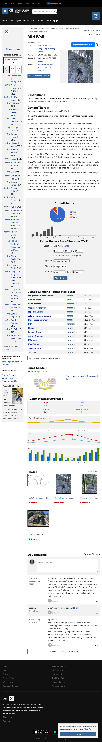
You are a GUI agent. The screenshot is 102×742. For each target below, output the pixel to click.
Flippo (13, 159)
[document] (78, 730)
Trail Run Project (59, 678)
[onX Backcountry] (53, 3)
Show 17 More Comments (63, 651)
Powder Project (58, 682)
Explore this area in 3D (83, 44)
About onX (7, 717)
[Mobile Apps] (55, 20)
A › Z (18, 69)
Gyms (18, 20)
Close (78, 734)
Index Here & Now (5, 393)
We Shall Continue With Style (15, 222)
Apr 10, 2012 (57, 596)
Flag (96, 601)
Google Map (42, 49)
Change (65, 246)
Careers (6, 721)
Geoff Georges (35, 619)
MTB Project (57, 670)
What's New (28, 20)
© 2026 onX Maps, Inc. (44, 739)
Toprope (77, 255)
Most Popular (8, 361)
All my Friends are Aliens (16, 88)
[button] (62, 66)
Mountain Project (59, 666)
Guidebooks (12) (9, 381)
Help (5, 670)
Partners (39, 20)
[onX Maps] (8, 700)
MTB (12, 3)
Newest (18, 361)
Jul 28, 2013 (75, 608)
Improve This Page (91, 30)
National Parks (58, 686)
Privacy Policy (88, 729)
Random (6, 364)
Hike (20, 3)
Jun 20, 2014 (60, 640)
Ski (39, 3)
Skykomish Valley (72, 28)
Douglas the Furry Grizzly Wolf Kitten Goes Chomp (16, 277)
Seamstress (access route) (16, 78)
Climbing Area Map (13, 49)
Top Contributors (10, 686)
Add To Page (94, 34)
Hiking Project (58, 674)
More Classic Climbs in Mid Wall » (44, 358)
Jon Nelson (42, 64)
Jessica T (33, 608)
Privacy (63, 739)
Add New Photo (92, 472)
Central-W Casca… (57, 28)
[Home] (17, 11)
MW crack (15, 175)
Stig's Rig (15, 329)
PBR (12, 207)
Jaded (13, 172)
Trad (57, 255)
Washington (43, 28)
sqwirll (40, 58)
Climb (4, 3)
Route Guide (7, 20)
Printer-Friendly (9, 375)
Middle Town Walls (40, 31)
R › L (12, 69)
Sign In (96, 15)
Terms (56, 739)
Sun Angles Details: (42, 380)
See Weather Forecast (39, 75)
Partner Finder (9, 678)
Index (29, 31)
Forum (48, 20)
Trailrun (30, 3)
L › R (6, 69)
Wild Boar (15, 103)
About (5, 666)
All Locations (32, 28)
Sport (66, 255)
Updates (41, 61)
